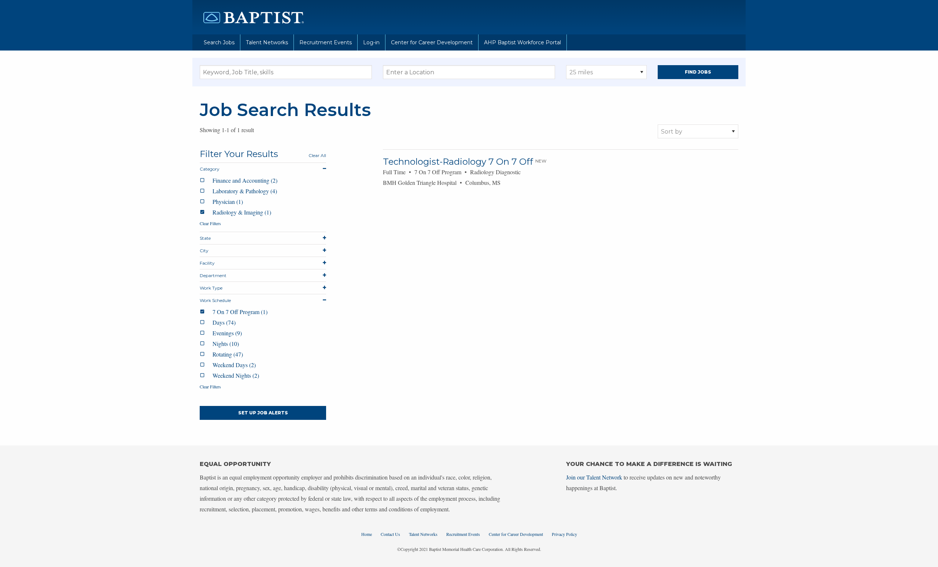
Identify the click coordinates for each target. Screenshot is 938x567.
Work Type (211, 288)
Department (213, 275)
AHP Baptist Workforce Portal (522, 42)
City (204, 250)
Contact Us (390, 534)
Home (366, 534)
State (205, 238)
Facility (207, 263)
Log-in (371, 42)
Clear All (317, 155)
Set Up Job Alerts (263, 412)
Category (209, 169)
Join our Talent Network (594, 477)
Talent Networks (267, 42)
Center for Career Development (432, 42)
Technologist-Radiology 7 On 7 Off (458, 161)
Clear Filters (210, 223)
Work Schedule (215, 300)
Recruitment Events (325, 42)
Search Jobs (219, 42)
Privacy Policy (564, 534)
